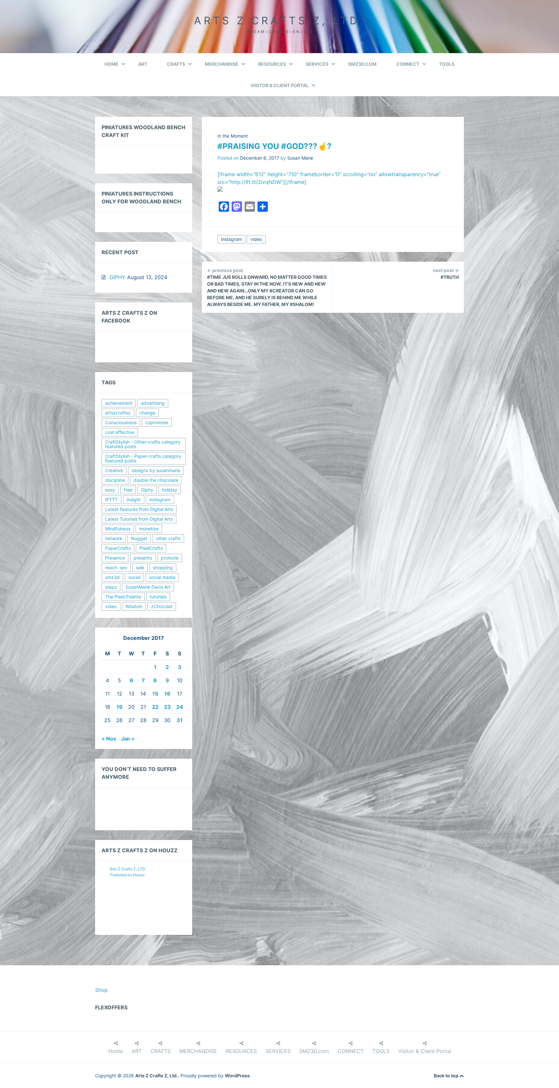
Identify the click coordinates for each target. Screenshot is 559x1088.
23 (167, 707)
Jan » (128, 738)
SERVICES (317, 64)
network (113, 538)
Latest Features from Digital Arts (139, 509)
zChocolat (161, 606)
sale (140, 567)
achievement (118, 403)
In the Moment (232, 136)
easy (110, 490)
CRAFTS (176, 64)
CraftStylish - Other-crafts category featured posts (143, 444)
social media (162, 577)
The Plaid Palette (123, 596)
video (256, 239)
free (128, 490)
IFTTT (111, 499)
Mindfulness (117, 528)
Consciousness (121, 422)
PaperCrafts (118, 548)
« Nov (109, 738)
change (147, 412)
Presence (115, 558)
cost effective (119, 432)
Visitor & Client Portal (279, 85)
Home (111, 64)
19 (119, 707)
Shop (101, 990)
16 (167, 693)
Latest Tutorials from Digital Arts (139, 519)
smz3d (112, 577)
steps (111, 587)
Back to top (446, 1075)
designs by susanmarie (156, 470)
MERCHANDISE (221, 64)
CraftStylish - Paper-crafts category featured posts (143, 458)
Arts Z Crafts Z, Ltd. (279, 20)
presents (143, 558)
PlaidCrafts (151, 548)
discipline (115, 480)
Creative (114, 470)
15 (155, 693)
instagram (231, 239)
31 (180, 720)
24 (179, 707)
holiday (169, 490)
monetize (149, 528)
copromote (156, 422)
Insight (133, 499)
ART (142, 64)
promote (170, 558)
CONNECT (407, 64)
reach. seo (116, 567)
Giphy (147, 490)
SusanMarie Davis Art (148, 587)
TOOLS (447, 64)
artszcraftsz (118, 412)
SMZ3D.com (362, 64)
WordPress (237, 1075)
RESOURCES (272, 64)
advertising (153, 403)
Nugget (139, 538)
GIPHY (118, 277)
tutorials (158, 596)
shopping (163, 567)
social (134, 577)
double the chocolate (156, 480)
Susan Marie (300, 158)
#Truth (446, 273)
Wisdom (134, 606)
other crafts (168, 538)
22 (155, 707)
